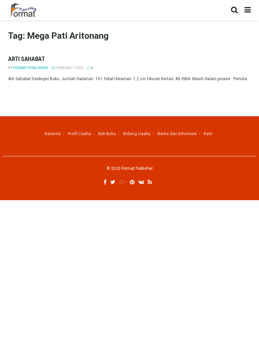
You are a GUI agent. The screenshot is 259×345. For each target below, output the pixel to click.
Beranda (53, 133)
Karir (208, 133)
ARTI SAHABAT (26, 58)
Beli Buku (107, 133)
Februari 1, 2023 (69, 68)
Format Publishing (30, 68)
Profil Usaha (79, 133)
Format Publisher (137, 168)
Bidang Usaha (136, 133)
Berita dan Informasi (177, 133)
